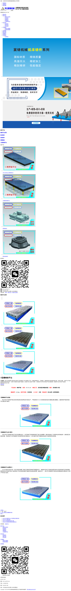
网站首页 (4, 14)
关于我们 (4, 35)
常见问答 (6, 26)
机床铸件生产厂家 (8, 520)
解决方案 (4, 31)
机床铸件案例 (7, 29)
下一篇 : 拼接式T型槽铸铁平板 (6, 512)
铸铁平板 (6, 24)
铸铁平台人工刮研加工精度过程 (11, 518)
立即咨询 (2, 384)
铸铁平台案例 (7, 28)
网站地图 (4, 5)
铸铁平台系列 (7, 16)
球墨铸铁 (6, 20)
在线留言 (4, 4)
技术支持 (4, 22)
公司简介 (6, 36)
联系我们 (4, 34)
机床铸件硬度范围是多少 (10, 521)
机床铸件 (6, 17)
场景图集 (4, 30)
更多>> (1, 513)
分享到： (2, 510)
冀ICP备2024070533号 (31, 589)
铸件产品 (4, 15)
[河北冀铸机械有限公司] (14, 9)
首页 (6, 292)
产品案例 (4, 27)
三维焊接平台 (7, 21)
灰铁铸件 (6, 19)
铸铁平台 (7, 523)
